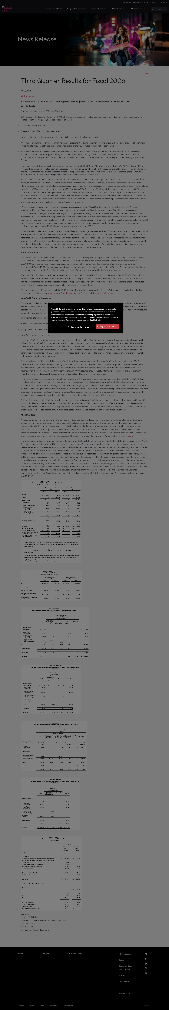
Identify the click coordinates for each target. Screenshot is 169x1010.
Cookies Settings (79, 327)
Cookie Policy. (96, 320)
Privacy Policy (87, 314)
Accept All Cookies (107, 327)
